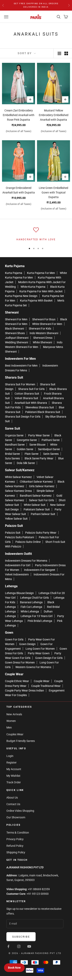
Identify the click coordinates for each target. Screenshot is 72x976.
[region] (36, 234)
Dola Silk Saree (26, 463)
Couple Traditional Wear (46, 685)
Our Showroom (15, 817)
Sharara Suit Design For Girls (22, 416)
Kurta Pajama (13, 273)
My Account (13, 769)
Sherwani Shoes (15, 333)
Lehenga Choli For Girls (34, 597)
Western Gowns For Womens (33, 667)
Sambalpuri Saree (49, 449)
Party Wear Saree (39, 435)
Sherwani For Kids (40, 328)
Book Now (14, 967)
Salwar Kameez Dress (18, 490)
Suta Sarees (12, 458)
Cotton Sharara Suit (27, 393)
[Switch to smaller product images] (66, 53)
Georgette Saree (27, 440)
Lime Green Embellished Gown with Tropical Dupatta (53, 192)
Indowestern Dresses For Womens (26, 560)
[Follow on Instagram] (19, 946)
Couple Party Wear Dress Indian (24, 690)
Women (11, 720)
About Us (12, 797)
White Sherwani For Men (47, 324)
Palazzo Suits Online (28, 541)
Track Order (13, 782)
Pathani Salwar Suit (43, 514)
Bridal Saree (12, 453)
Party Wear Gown (39, 653)
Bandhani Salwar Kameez (36, 495)
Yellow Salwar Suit (16, 518)
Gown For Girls (14, 639)
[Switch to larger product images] (59, 53)
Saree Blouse (37, 444)
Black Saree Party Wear (39, 458)
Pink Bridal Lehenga (40, 620)
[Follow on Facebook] (8, 946)
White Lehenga (30, 611)
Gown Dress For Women (20, 662)
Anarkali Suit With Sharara (31, 402)
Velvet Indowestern (17, 574)
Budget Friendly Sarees (20, 741)
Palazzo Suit (12, 532)
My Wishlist (13, 775)
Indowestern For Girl (17, 565)
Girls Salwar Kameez (41, 486)
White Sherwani (42, 342)
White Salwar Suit (34, 504)
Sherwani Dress (42, 337)
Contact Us (13, 804)
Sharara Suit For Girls (31, 389)
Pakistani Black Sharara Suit (42, 412)
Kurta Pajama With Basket (36, 300)
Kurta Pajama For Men (41, 273)
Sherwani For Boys (43, 319)
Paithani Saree (51, 440)
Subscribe (21, 936)
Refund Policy (14, 845)
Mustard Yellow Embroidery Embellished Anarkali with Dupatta (53, 115)
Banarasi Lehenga (31, 602)
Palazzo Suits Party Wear (40, 532)
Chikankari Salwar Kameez (36, 481)
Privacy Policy (15, 839)
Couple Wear (41, 681)
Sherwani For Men (16, 319)
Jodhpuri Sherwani (16, 337)
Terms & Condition (17, 832)
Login (9, 756)
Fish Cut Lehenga (31, 606)
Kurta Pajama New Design (21, 296)
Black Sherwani (14, 328)
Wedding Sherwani (16, 342)
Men (9, 727)
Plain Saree (31, 453)
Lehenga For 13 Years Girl (36, 616)
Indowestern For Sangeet (39, 569)
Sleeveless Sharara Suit (39, 407)
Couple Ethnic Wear (17, 681)
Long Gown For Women (40, 648)
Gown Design (27, 644)
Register (11, 762)
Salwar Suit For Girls (41, 500)
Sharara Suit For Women (20, 384)
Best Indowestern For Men (21, 365)
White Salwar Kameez (18, 477)
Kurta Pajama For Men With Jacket (41, 291)
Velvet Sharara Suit (26, 398)
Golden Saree (25, 449)
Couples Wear (14, 734)
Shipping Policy (15, 852)
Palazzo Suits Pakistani (19, 537)
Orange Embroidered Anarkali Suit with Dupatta (18, 190)
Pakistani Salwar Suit (37, 509)
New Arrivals (14, 714)
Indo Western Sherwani (44, 333)
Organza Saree (14, 435)
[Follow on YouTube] (29, 946)
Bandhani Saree (15, 444)
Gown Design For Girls (49, 657)
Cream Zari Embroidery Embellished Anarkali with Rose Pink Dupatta (18, 115)
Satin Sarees (51, 453)
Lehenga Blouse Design (19, 593)
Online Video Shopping (20, 810)
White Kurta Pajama (33, 286)
